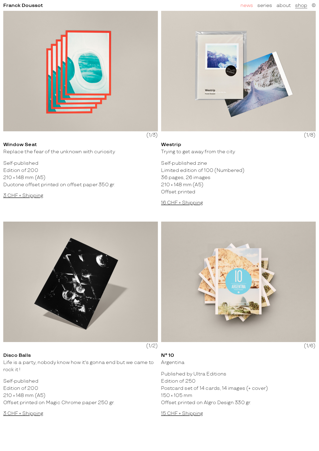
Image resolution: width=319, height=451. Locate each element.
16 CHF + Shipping (182, 203)
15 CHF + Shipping (182, 413)
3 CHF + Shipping (23, 195)
